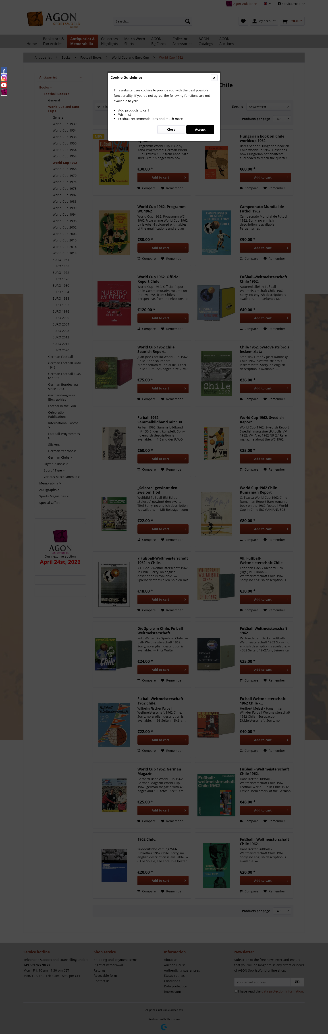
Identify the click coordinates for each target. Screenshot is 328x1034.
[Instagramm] (4, 77)
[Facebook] (4, 70)
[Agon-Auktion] (4, 92)
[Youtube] (4, 85)
